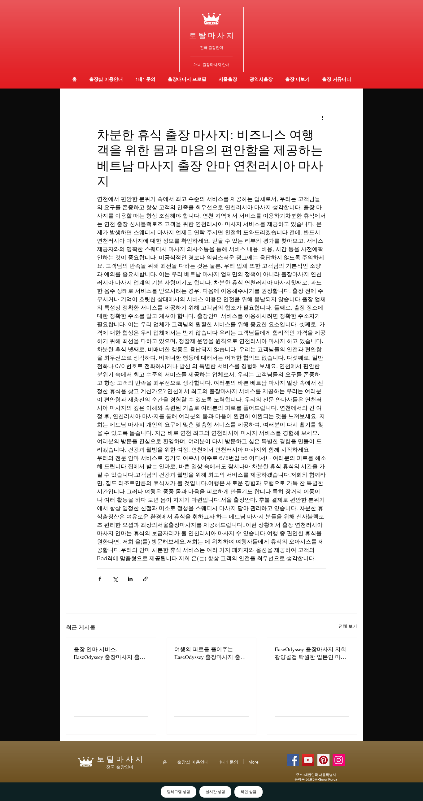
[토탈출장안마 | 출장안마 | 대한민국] (293, 760)
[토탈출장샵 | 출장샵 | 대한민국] (339, 760)
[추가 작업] (322, 117)
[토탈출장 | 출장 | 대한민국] (323, 760)
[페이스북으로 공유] (100, 579)
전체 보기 (347, 626)
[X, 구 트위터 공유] (115, 579)
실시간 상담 (215, 792)
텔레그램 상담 (178, 792)
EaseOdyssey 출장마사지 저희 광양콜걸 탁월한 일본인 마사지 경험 (310, 653)
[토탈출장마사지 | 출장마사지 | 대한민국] (308, 760)
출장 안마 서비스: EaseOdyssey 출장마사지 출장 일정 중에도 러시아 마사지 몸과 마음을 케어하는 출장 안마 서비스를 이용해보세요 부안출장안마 (110, 653)
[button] (261, 79)
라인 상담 (248, 792)
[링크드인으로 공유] (130, 579)
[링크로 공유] (145, 579)
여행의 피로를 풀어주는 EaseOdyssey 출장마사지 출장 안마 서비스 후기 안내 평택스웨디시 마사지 (210, 653)
